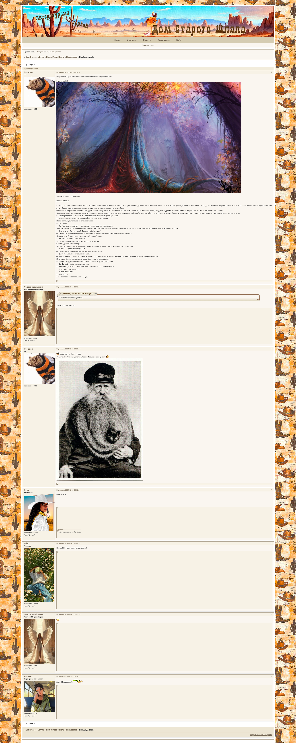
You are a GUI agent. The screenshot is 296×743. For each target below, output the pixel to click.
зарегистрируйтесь (54, 52)
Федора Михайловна (33, 287)
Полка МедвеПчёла (55, 57)
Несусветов (71, 57)
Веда (26, 490)
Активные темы (148, 45)
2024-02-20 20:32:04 (72, 490)
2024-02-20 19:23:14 (72, 349)
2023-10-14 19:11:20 (72, 72)
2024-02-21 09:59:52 (72, 676)
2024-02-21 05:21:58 (72, 614)
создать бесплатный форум (261, 735)
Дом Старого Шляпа (35, 57)
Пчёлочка (28, 72)
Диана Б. (28, 676)
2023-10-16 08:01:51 (72, 287)
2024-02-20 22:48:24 (72, 543)
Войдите (40, 52)
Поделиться (60, 72)
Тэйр (26, 543)
